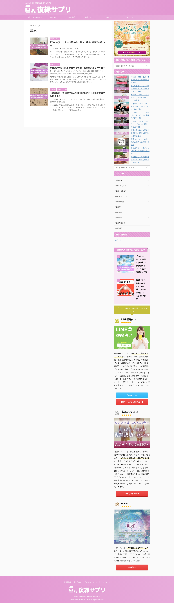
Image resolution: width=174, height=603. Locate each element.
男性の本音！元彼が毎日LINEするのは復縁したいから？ (140, 151)
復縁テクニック (90, 17)
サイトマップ (128, 17)
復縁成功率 (100, 99)
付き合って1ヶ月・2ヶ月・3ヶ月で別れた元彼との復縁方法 (140, 106)
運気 (86, 74)
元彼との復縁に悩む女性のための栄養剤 (87, 597)
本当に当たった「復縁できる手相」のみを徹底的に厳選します (140, 159)
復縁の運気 (62, 74)
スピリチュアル (76, 71)
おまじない (66, 99)
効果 (88, 71)
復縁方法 (109, 17)
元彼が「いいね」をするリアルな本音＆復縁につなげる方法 (140, 97)
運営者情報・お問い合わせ (72, 582)
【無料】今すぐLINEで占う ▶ (132, 402)
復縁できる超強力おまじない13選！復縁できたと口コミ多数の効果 (141, 289)
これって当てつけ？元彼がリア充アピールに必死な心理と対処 (140, 115)
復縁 (92, 71)
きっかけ (67, 71)
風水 (76, 48)
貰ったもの (70, 48)
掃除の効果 (80, 74)
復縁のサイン (99, 71)
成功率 (59, 102)
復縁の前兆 (53, 74)
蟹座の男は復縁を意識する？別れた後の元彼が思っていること (140, 133)
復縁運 (69, 74)
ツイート (118, 240)
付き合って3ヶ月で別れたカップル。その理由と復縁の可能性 (140, 124)
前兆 (84, 71)
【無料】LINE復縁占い (34, 17)
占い (84, 99)
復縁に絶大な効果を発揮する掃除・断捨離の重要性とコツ (77, 68)
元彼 (63, 48)
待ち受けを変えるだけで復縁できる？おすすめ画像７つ (140, 80)
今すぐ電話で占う (132, 493)
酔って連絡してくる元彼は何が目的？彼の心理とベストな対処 (140, 88)
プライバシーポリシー (91, 582)
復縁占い (53, 17)
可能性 (89, 99)
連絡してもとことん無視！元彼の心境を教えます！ (140, 142)
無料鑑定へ (132, 567)
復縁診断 (72, 17)
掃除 (74, 74)
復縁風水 (53, 102)
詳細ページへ (132, 395)
